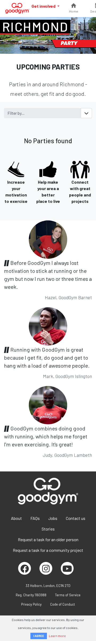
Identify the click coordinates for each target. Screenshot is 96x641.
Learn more (57, 636)
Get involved (43, 6)
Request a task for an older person (48, 539)
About (16, 518)
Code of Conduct (62, 604)
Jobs (52, 518)
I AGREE (38, 636)
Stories (48, 528)
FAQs (35, 518)
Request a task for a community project (48, 550)
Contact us (75, 518)
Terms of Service (68, 595)
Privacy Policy (31, 604)
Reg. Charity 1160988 (31, 595)
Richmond (35, 26)
